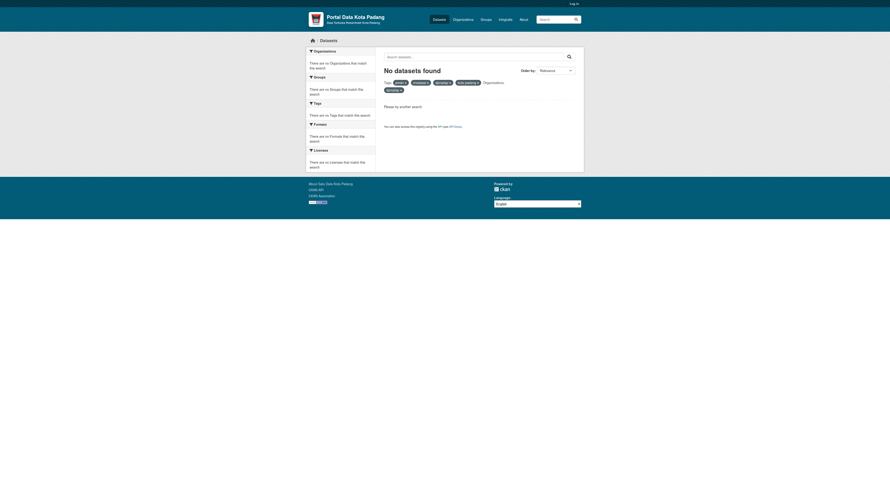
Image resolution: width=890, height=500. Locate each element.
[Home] (313, 40)
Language (502, 197)
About (524, 19)
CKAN (502, 189)
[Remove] (406, 83)
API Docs (455, 126)
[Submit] (576, 20)
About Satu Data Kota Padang (331, 183)
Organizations (463, 19)
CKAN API (316, 190)
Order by (528, 70)
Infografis (505, 19)
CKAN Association (322, 196)
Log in (574, 3)
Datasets (439, 19)
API (440, 126)
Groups (486, 19)
